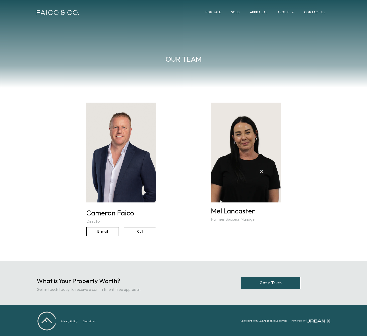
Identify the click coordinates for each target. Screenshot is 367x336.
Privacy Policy (69, 321)
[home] (58, 12)
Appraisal (258, 12)
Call (140, 231)
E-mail (102, 231)
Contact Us (314, 12)
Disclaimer (89, 321)
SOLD (235, 12)
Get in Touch (271, 283)
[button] (285, 12)
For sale (213, 12)
